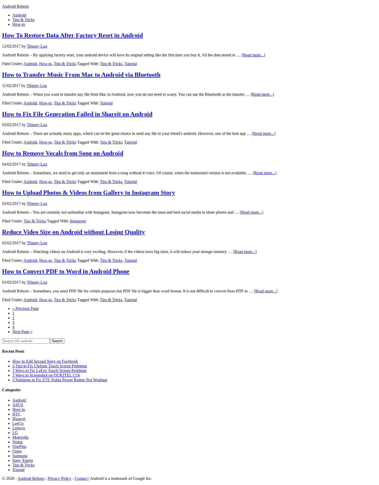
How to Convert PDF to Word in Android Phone (65, 271)
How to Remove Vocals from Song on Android (62, 153)
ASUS (17, 405)
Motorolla (20, 437)
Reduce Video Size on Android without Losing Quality (73, 232)
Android (30, 64)
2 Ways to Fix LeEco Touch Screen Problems (49, 370)
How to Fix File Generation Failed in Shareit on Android (77, 114)
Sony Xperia (22, 460)
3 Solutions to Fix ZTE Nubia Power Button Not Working (59, 380)
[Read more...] (253, 55)
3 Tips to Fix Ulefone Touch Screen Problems (49, 366)
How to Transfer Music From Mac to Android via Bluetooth (81, 74)
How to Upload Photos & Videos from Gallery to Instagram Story (88, 192)
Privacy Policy (59, 478)
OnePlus (19, 446)
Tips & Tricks (65, 64)
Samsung (19, 456)
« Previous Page (25, 308)
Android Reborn (15, 6)
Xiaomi (18, 469)
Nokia (17, 442)
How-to (45, 64)
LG (15, 432)
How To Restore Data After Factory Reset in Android (72, 35)
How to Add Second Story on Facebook (45, 361)
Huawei (18, 419)
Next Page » (22, 332)
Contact (81, 478)
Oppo (17, 451)
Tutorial (130, 64)
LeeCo (17, 423)
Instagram (78, 221)
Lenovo (18, 428)
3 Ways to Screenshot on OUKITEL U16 (46, 375)
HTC (16, 414)
